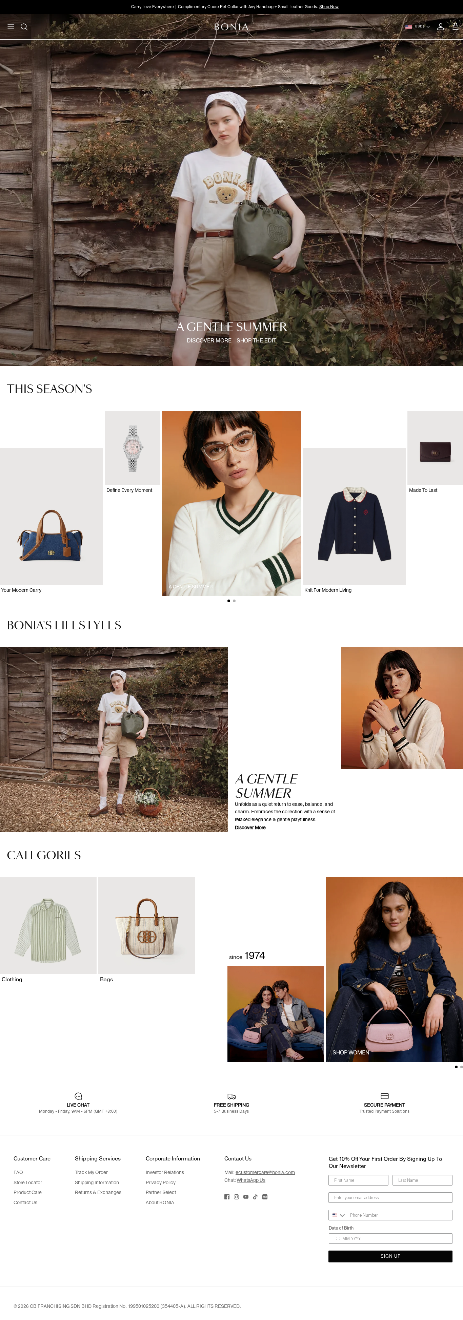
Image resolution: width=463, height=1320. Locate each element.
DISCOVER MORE (209, 340)
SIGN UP (391, 1256)
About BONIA (160, 1203)
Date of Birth (341, 1228)
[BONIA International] (231, 27)
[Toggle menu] (10, 26)
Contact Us (25, 1203)
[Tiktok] (255, 1196)
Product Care (28, 1192)
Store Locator (28, 1183)
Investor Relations (165, 1172)
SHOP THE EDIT (256, 340)
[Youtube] (245, 1196)
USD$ (420, 26)
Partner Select (161, 1192)
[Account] (439, 27)
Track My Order (91, 1172)
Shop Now (329, 6)
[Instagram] (236, 1196)
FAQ (18, 1172)
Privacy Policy (161, 1183)
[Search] (24, 27)
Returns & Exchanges (98, 1192)
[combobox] (338, 1215)
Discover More (250, 828)
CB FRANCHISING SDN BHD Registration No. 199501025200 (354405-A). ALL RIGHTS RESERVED (135, 1306)
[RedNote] (264, 1196)
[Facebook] (226, 1196)
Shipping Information (97, 1183)
